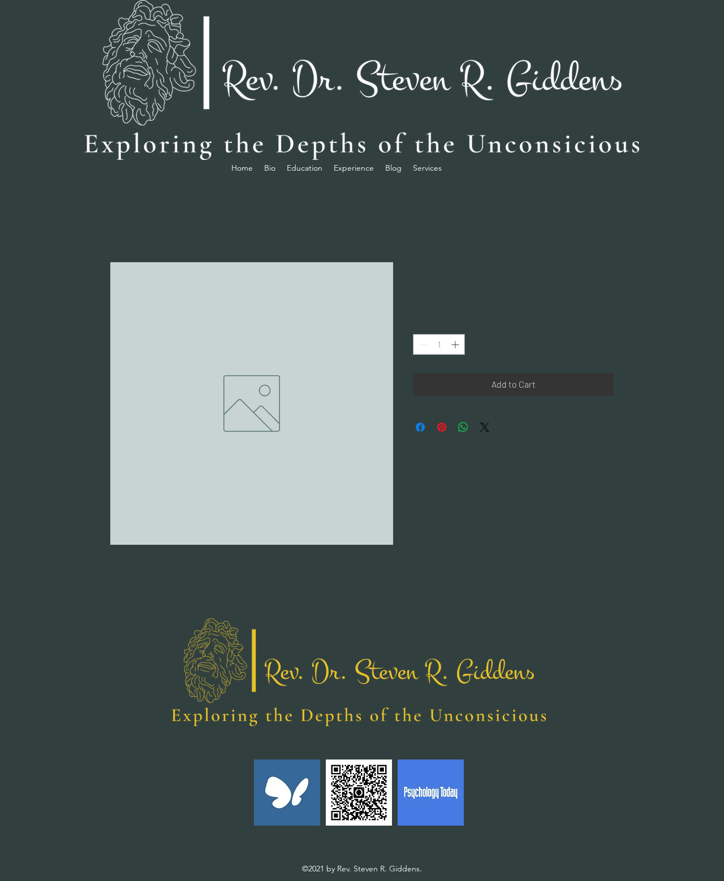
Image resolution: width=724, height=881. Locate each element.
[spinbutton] (439, 344)
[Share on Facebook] (420, 427)
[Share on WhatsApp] (463, 427)
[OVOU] (359, 793)
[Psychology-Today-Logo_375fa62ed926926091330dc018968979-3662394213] (431, 793)
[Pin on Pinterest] (442, 427)
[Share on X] (485, 427)
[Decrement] (422, 344)
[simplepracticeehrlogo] (287, 793)
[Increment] (456, 344)
